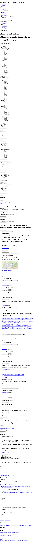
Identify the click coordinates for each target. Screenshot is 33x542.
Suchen (12, 16)
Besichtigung (5, 174)
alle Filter (2, 195)
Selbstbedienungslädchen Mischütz (22, 499)
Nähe (6, 43)
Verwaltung (4, 535)
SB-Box (4, 144)
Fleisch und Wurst (5, 47)
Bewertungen (4, 251)
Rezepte (4, 148)
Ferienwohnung (5, 166)
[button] (4, 415)
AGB (12, 532)
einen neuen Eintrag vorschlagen (6, 14)
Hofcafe (4, 164)
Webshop (4, 142)
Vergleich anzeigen (4, 299)
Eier (3, 126)
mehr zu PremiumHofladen (6, 484)
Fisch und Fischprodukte (6, 49)
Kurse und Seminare (6, 175)
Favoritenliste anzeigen (5, 285)
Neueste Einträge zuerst (5, 456)
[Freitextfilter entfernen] (10, 16)
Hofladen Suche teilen (3, 417)
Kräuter (4, 125)
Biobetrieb (4, 147)
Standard (3, 231)
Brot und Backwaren (6, 48)
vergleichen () (10, 428)
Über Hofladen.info (9, 535)
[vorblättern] (2, 329)
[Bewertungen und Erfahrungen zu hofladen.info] (7, 475)
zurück (1, 429)
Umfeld (5, 190)
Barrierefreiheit (4, 4)
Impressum (9, 532)
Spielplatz (4, 177)
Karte (4, 43)
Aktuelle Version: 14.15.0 (24, 540)
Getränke (4, 123)
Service (5, 188)
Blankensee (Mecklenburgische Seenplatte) (7, 214)
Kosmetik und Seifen (6, 135)
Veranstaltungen (4, 23)
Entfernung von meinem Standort (6, 457)
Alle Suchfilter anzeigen (4, 128)
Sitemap (1, 535)
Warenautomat (5, 143)
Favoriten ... (4, 12)
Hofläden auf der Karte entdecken (5, 525)
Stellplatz (4, 167)
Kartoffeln (4, 124)
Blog (12, 535)
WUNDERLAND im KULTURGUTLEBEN (10, 330)
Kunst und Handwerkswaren (7, 133)
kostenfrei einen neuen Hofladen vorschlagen (24, 525)
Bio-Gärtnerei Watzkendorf (7, 270)
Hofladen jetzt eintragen (5, 520)
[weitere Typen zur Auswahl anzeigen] (2, 24)
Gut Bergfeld (4, 377)
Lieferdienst (4, 145)
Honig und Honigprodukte (6, 116)
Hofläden (3, 22)
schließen (10, 285)
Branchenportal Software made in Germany (10, 540)
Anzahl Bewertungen (5, 250)
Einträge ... (3, 9)
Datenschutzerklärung (16, 532)
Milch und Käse (5, 46)
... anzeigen (5, 13)
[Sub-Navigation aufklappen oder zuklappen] (5, 9)
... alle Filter (5, 11)
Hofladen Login (4, 5)
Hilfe (2, 6)
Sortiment (6, 186)
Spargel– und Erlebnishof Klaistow (7, 487)
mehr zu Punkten (5, 248)
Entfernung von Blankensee (5, 458)
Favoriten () (3, 428)
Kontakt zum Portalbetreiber (4, 532)
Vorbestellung (5, 146)
